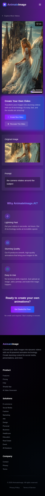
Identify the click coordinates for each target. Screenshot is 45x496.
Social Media (7, 408)
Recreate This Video (17, 124)
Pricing (5, 379)
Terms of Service (29, 487)
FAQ (4, 383)
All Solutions (7, 448)
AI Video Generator (10, 390)
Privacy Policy (15, 487)
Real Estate (7, 441)
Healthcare (7, 433)
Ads (4, 419)
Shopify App (7, 387)
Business (6, 430)
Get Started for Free (23, 309)
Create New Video (16, 117)
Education (6, 437)
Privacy (5, 465)
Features (6, 376)
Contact (5, 462)
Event (5, 444)
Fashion (6, 411)
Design (5, 422)
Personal (6, 426)
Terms (5, 469)
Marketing (6, 415)
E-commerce (7, 404)
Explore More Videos (12, 16)
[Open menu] (40, 4)
